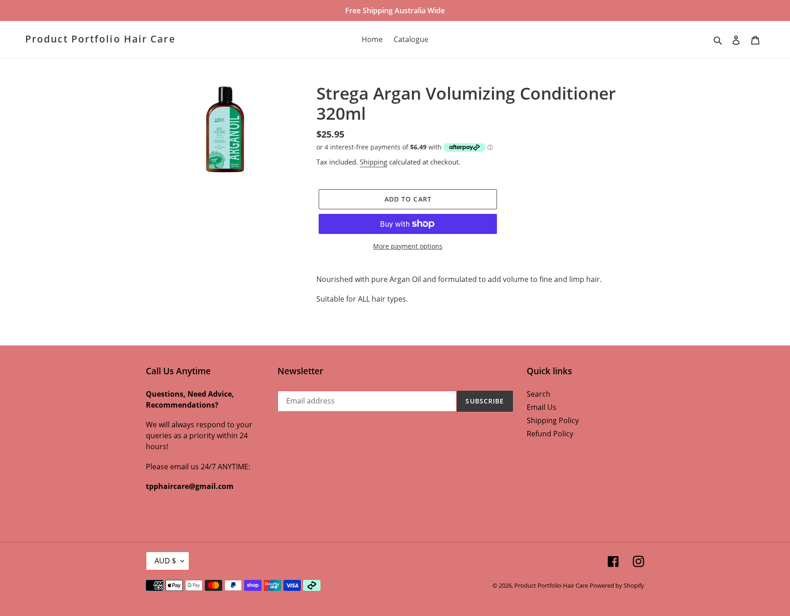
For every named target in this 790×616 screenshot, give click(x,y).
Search (538, 394)
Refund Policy (550, 434)
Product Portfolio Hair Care (100, 39)
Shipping (373, 161)
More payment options (408, 246)
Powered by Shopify (617, 585)
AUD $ (165, 561)
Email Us (541, 407)
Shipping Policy (553, 420)
